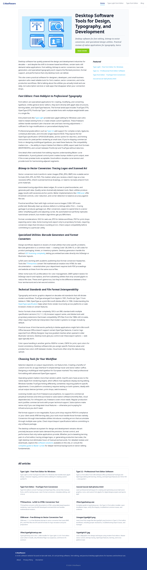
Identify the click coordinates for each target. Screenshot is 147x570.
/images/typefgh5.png (85, 517)
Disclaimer (39, 560)
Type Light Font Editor (115, 3)
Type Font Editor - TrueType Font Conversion (109, 75)
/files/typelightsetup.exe (30, 532)
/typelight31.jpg (83, 532)
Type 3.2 (50, 131)
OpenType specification (28, 304)
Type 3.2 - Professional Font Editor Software (109, 71)
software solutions (45, 443)
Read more (82, 51)
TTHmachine (31, 263)
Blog (142, 3)
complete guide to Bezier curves (31, 446)
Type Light (39, 118)
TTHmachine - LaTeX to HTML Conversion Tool (39, 502)
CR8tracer (81, 193)
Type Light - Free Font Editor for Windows (108, 67)
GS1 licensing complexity (35, 253)
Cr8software (9, 3)
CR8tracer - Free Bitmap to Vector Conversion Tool (41, 517)
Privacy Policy (28, 560)
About (19, 560)
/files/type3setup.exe (85, 502)
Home (102, 3)
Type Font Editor (132, 3)
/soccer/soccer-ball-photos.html (104, 79)
